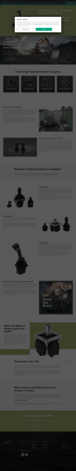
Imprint (47, 24)
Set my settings (25, 29)
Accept (41, 23)
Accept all (44, 29)
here (35, 23)
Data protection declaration (38, 24)
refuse (21, 25)
